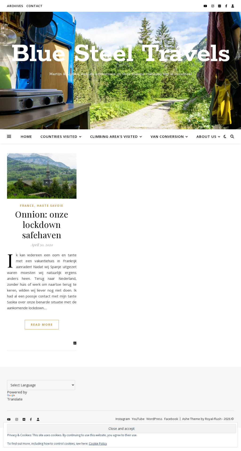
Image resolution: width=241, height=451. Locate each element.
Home (26, 136)
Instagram (123, 419)
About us (206, 136)
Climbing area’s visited (114, 136)
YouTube (138, 419)
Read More (42, 324)
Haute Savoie (50, 206)
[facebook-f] (226, 6)
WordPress (154, 419)
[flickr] (219, 6)
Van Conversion (167, 136)
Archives (15, 6)
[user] (232, 6)
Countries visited (58, 136)
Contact (34, 6)
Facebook (171, 419)
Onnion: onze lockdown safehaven (41, 224)
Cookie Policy (98, 444)
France (27, 206)
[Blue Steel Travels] (120, 70)
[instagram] (213, 6)
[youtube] (206, 6)
